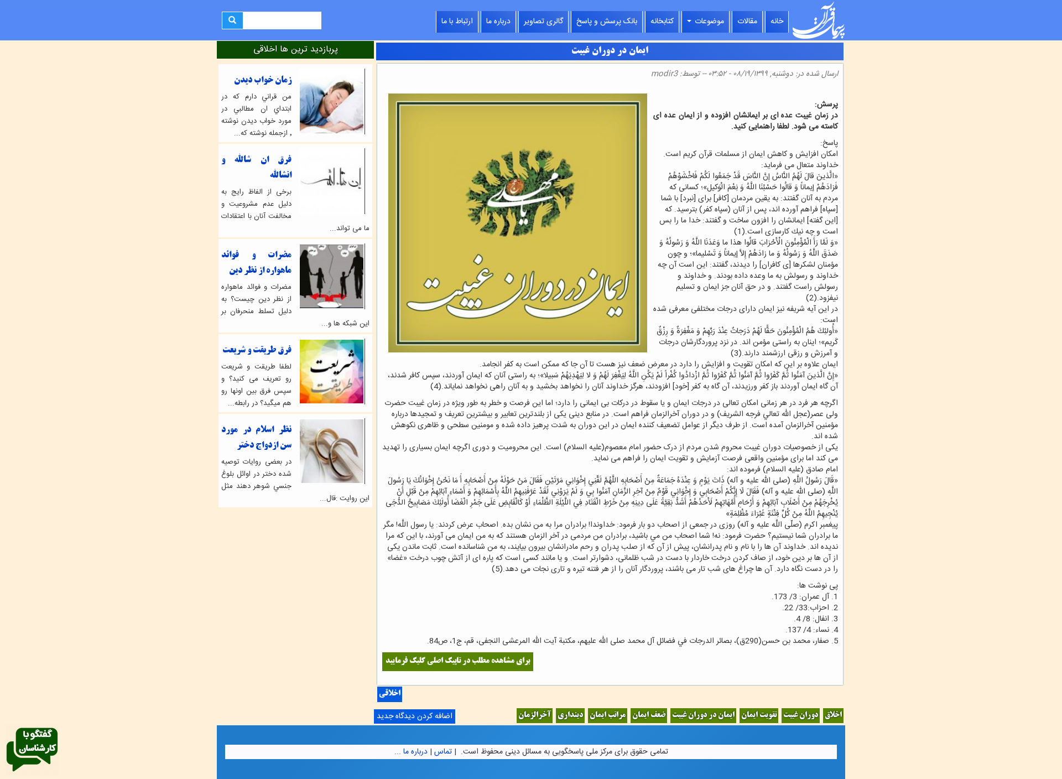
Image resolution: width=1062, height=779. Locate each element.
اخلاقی (389, 694)
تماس (443, 752)
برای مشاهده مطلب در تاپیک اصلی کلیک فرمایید (458, 661)
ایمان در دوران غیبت (703, 716)
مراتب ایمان (608, 716)
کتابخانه (662, 21)
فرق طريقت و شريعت (256, 350)
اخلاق (833, 716)
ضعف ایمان (648, 716)
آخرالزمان (534, 716)
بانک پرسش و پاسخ (606, 21)
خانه (777, 21)
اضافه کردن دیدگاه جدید (414, 716)
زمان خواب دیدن (262, 80)
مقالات (747, 21)
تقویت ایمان (759, 716)
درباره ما (498, 21)
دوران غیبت (800, 716)
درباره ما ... (411, 752)
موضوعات (708, 21)
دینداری (570, 716)
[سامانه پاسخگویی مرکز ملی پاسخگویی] (32, 750)
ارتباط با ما (457, 21)
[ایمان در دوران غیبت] (834, 93)
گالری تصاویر (543, 21)
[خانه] (818, 20)
